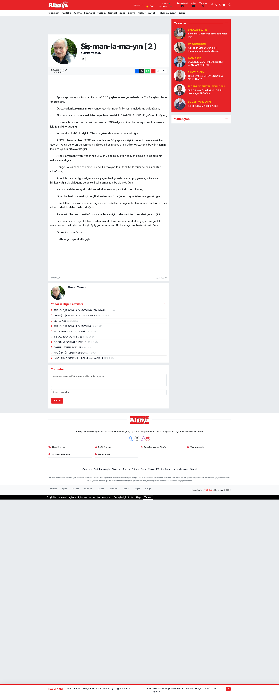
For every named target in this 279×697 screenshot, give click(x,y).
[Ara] (229, 5)
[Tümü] (226, 23)
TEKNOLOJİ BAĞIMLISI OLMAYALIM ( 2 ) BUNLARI (79, 310)
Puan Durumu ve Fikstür (155, 447)
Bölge (148, 489)
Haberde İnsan (167, 13)
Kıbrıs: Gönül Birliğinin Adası (203, 106)
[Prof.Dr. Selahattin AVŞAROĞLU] (180, 90)
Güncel (112, 13)
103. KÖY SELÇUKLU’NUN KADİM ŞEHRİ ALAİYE (205, 77)
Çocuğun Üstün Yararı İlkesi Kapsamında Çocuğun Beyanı (204, 49)
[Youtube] (147, 438)
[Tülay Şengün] (180, 75)
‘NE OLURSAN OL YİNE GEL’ (68, 337)
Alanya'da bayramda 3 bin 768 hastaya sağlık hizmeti (101, 688)
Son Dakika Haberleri (61, 454)
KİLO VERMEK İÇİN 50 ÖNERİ (69, 331)
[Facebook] (131, 438)
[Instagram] (142, 438)
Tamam (148, 497)
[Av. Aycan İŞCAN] (180, 47)
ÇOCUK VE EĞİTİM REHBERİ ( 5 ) (71, 342)
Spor (122, 13)
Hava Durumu (58, 447)
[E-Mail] (83, 59)
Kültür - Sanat (146, 13)
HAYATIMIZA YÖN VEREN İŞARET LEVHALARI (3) (79, 358)
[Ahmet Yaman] (64, 51)
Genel (182, 13)
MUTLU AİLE (60, 321)
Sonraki (160, 278)
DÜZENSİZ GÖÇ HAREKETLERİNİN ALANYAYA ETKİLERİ (206, 63)
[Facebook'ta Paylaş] (137, 71)
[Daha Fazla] (153, 71)
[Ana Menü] (229, 13)
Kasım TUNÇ (194, 58)
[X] (137, 438)
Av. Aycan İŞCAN (197, 44)
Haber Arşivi (104, 454)
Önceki (56, 278)
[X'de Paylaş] (141, 71)
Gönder (57, 400)
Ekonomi (89, 13)
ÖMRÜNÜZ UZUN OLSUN (67, 347)
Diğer (137, 489)
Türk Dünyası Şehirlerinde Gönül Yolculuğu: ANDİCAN (205, 92)
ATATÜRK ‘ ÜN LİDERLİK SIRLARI (70, 353)
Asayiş (78, 13)
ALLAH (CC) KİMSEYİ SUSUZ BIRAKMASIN (76, 315)
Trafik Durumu (104, 447)
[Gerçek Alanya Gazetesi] (58, 5)
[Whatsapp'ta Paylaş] (147, 71)
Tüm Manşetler (197, 447)
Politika (66, 13)
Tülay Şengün (196, 72)
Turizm (101, 13)
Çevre (131, 13)
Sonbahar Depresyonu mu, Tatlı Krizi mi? (207, 35)
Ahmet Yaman (91, 53)
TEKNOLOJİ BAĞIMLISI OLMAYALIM (72, 326)
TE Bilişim (209, 490)
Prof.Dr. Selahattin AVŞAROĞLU (206, 86)
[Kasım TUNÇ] (180, 61)
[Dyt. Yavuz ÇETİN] (180, 33)
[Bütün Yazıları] (165, 304)
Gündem (53, 13)
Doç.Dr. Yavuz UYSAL (199, 102)
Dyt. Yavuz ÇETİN (197, 30)
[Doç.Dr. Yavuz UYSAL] (180, 104)
